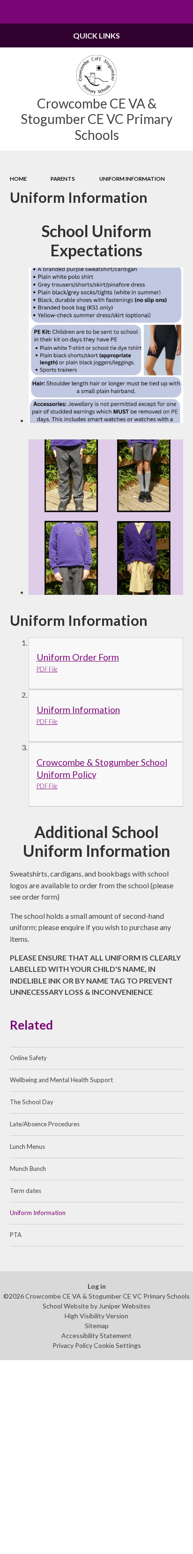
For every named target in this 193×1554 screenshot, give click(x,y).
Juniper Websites (124, 1306)
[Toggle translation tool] (158, 11)
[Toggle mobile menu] (11, 11)
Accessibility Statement (96, 1335)
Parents (63, 179)
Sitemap (97, 1326)
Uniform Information (132, 179)
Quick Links (96, 35)
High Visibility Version (96, 1316)
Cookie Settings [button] (117, 1345)
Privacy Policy (72, 1345)
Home (18, 179)
